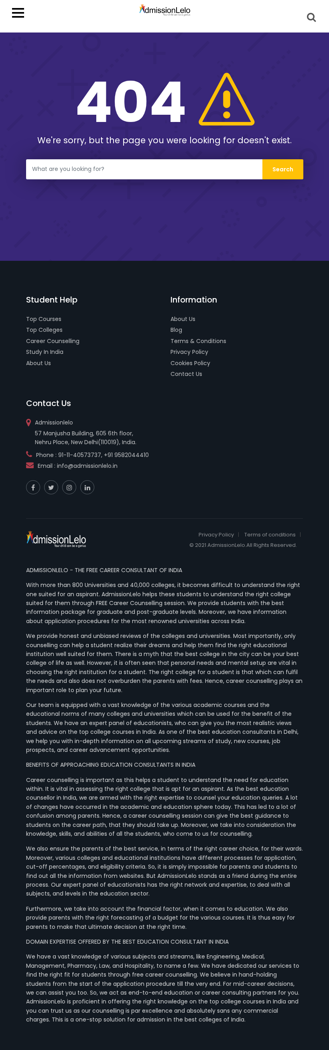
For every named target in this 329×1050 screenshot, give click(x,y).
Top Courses (43, 319)
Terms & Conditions (198, 341)
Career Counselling (52, 341)
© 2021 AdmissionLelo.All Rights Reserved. (243, 545)
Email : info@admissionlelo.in (78, 466)
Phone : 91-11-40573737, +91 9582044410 (92, 455)
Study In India (44, 352)
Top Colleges (44, 330)
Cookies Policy (190, 363)
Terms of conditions (270, 534)
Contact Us (186, 374)
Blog (176, 330)
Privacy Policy (189, 352)
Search (312, 17)
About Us (38, 363)
